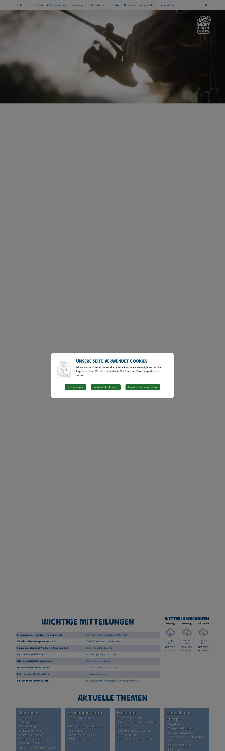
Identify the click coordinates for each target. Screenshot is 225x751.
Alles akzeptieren (75, 387)
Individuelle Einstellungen (106, 387)
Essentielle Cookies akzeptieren (143, 387)
